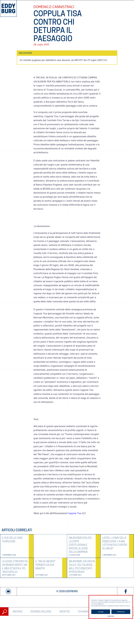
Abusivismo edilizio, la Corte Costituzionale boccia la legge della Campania (80, 544)
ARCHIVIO (17, 611)
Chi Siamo (83, 611)
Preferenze (121, 612)
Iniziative (64, 611)
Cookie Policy (111, 616)
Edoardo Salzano (41, 611)
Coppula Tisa (75, 513)
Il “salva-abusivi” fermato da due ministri (45, 565)
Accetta (100, 612)
